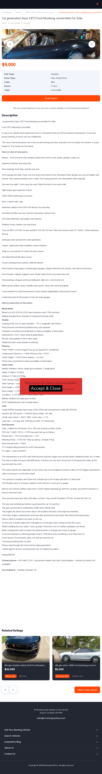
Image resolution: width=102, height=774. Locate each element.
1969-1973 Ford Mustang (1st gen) (40, 12)
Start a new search (87, 690)
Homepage (6, 12)
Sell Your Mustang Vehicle (17, 729)
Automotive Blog (12, 741)
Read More (68, 389)
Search (18, 12)
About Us (9, 747)
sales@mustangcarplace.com (51, 718)
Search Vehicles (12, 735)
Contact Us (9, 753)
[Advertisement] (23, 605)
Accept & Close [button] (46, 388)
